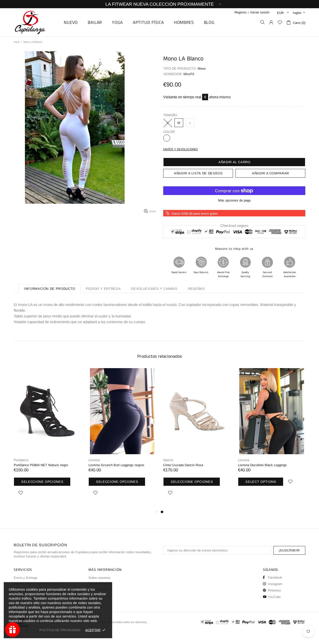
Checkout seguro (234, 225)
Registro (240, 12)
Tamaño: (170, 115)
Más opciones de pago (234, 200)
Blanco (167, 138)
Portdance (21, 460)
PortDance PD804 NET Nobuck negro (41, 465)
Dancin (168, 460)
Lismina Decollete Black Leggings (262, 465)
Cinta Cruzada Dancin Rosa (183, 465)
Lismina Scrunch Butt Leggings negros (116, 465)
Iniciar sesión (259, 12)
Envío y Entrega (25, 578)
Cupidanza (36, 22)
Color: (169, 132)
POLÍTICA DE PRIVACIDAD (59, 630)
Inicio (17, 42)
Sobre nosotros (99, 578)
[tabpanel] (197, 438)
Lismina (94, 460)
